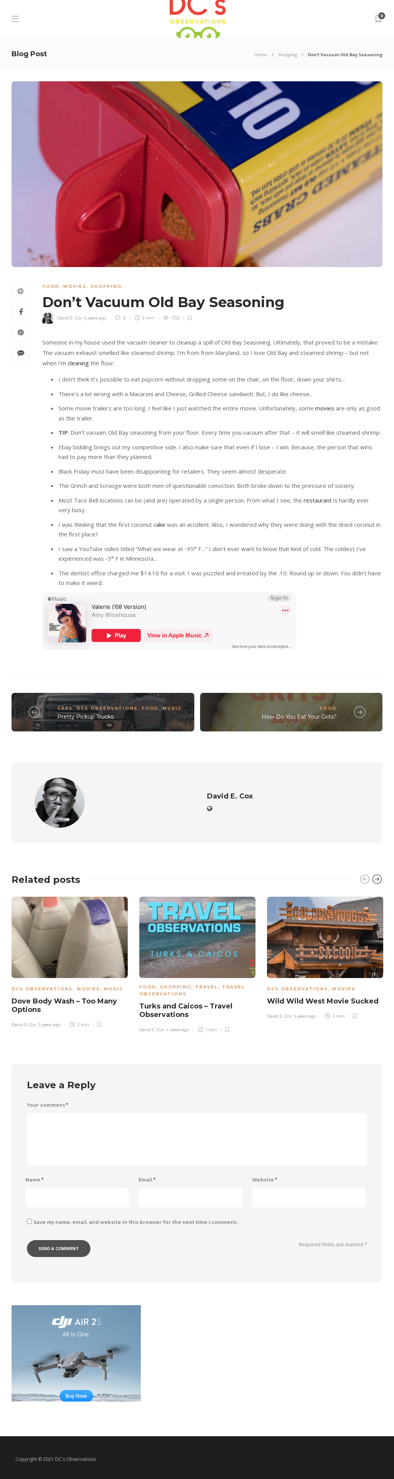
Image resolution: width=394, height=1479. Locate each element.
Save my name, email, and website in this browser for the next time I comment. (135, 1222)
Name (34, 1180)
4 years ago (177, 1029)
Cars (65, 708)
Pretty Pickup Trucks (85, 716)
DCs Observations (107, 708)
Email (147, 1180)
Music (172, 708)
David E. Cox (69, 318)
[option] (70, 961)
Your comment (47, 1105)
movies (324, 408)
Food (50, 286)
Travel (206, 987)
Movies (75, 286)
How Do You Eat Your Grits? (299, 716)
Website (264, 1180)
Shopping (287, 54)
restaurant (318, 500)
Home (260, 54)
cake (159, 524)
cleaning (79, 363)
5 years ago (95, 318)
